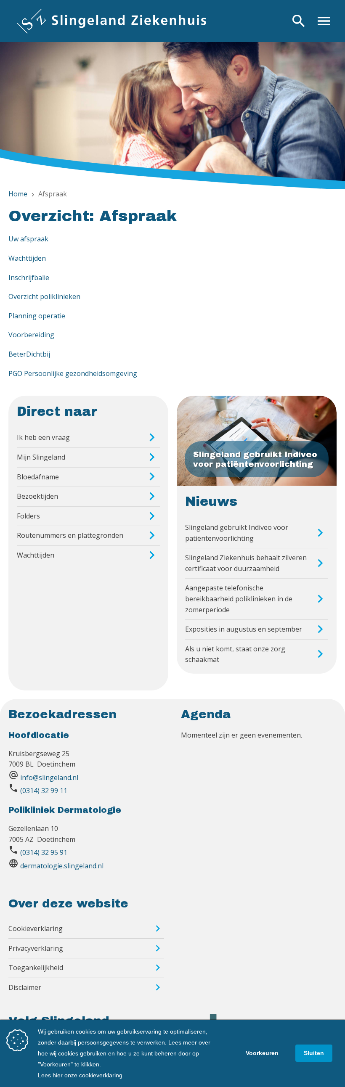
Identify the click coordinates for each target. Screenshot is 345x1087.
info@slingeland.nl (49, 777)
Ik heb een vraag (43, 437)
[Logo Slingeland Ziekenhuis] (111, 21)
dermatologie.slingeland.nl (62, 865)
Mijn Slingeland (41, 457)
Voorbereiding (31, 334)
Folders (28, 516)
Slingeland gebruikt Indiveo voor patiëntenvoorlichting (236, 533)
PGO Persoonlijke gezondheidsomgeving (72, 373)
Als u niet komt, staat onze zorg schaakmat (235, 654)
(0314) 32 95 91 (43, 852)
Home (17, 193)
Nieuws (211, 502)
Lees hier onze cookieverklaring (80, 1075)
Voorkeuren (262, 1053)
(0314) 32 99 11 (43, 790)
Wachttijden (27, 258)
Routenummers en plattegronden (70, 535)
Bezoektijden (37, 496)
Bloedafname (38, 476)
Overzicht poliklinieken (44, 296)
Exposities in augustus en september (243, 629)
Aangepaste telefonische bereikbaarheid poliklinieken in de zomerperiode (238, 598)
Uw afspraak (28, 238)
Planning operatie (36, 315)
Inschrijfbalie (28, 277)
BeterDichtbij (29, 354)
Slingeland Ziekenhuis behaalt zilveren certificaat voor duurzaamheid (246, 563)
